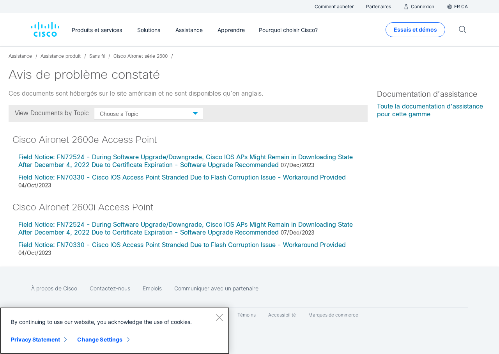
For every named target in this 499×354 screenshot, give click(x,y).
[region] (114, 330)
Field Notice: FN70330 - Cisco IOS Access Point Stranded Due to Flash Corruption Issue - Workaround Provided (182, 177)
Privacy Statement (35, 339)
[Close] (219, 317)
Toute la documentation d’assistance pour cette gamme (430, 110)
